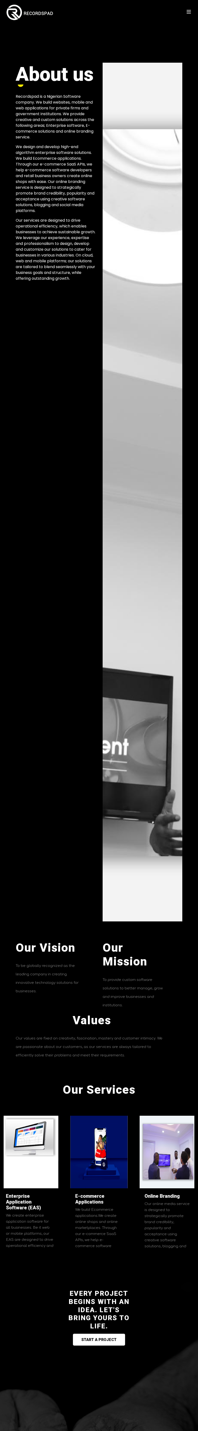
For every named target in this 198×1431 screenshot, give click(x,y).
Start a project (99, 1339)
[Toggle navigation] (189, 12)
